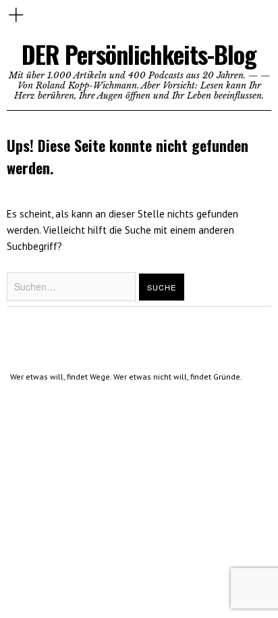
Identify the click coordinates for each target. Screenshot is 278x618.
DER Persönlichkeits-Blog (139, 54)
